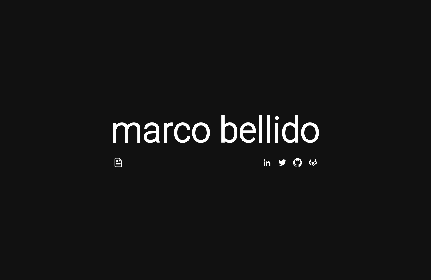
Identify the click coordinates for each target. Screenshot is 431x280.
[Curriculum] (118, 168)
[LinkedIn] (267, 168)
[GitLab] (313, 168)
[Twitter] (282, 168)
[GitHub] (298, 168)
